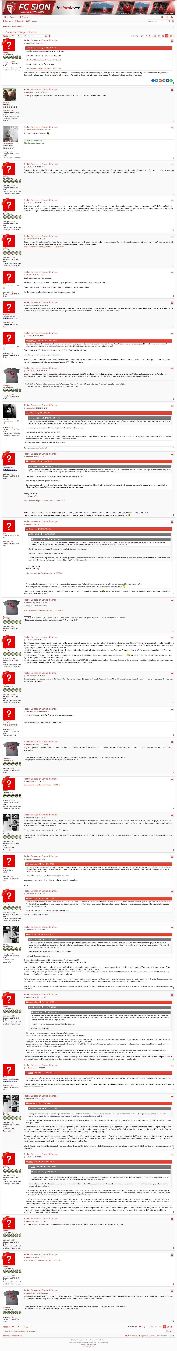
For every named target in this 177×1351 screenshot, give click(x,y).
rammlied (6, 419)
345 (12, 1085)
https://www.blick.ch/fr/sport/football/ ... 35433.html (43, 1260)
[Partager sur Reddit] (160, 80)
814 (12, 152)
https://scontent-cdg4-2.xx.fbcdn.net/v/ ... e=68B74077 (44, 501)
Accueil (12, 17)
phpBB (82, 1340)
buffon (5, 52)
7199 (12, 841)
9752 (12, 395)
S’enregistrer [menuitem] (172, 17)
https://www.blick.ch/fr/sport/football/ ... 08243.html (43, 69)
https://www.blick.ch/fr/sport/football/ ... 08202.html (43, 60)
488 (12, 292)
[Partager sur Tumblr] (167, 80)
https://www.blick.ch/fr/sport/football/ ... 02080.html (43, 785)
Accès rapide (5, 17)
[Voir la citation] (42, 48)
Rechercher (9, 21)
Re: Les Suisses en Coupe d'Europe (41, 40)
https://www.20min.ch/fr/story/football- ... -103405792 (43, 610)
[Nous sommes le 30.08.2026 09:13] (173, 26)
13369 (13, 62)
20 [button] (171, 36)
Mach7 (5, 868)
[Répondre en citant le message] (172, 41)
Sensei (5, 832)
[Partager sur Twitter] (156, 80)
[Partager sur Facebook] (153, 80)
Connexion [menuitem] (167, 17)
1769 (12, 110)
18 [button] (163, 36)
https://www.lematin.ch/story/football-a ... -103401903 (44, 247)
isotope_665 (7, 720)
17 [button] (159, 36)
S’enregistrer (32, 21)
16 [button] (155, 36)
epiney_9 (6, 102)
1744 (12, 729)
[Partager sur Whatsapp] (171, 80)
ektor (4, 465)
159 (12, 322)
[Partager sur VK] (163, 80)
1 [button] (149, 36)
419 (12, 427)
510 (12, 876)
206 (12, 474)
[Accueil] (88, 7)
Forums (25, 17)
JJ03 (4, 284)
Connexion (20, 21)
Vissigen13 (6, 314)
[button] (142, 35)
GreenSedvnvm (8, 143)
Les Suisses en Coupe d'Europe (19, 32)
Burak (5, 1077)
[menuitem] (162, 17)
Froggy (84, 1342)
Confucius (32, 48)
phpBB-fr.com (92, 1344)
